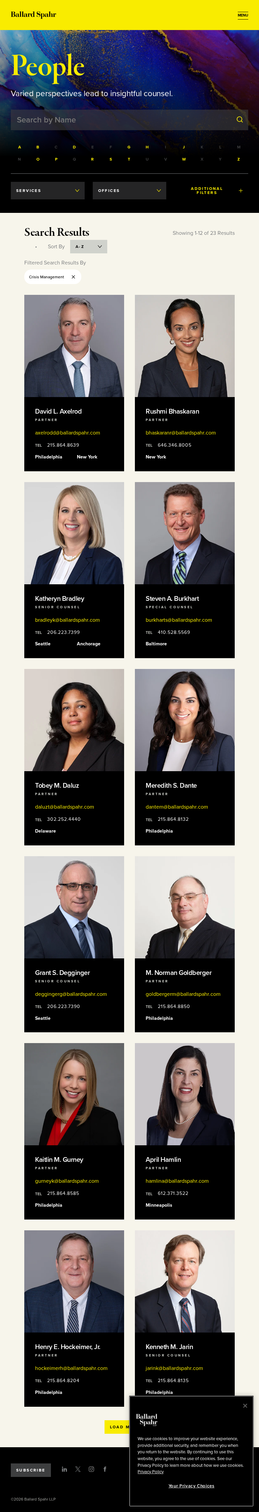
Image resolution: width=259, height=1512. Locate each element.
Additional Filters (207, 190)
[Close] (245, 1405)
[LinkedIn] (64, 1469)
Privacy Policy (151, 1472)
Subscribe (31, 1470)
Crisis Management (46, 277)
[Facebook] (104, 1469)
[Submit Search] (240, 119)
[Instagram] (91, 1469)
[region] (191, 1451)
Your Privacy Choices (191, 1486)
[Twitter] (78, 1469)
